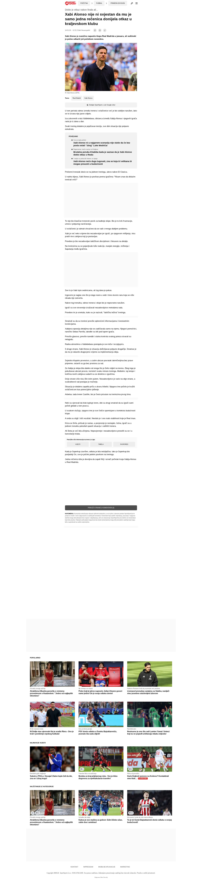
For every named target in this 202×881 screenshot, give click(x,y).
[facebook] (94, 30)
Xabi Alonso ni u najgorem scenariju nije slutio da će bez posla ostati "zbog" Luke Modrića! (101, 143)
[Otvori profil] (132, 3)
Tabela (101, 444)
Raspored (124, 444)
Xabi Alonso (88, 98)
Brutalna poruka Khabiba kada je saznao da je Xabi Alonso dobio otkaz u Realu (102, 152)
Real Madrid (77, 98)
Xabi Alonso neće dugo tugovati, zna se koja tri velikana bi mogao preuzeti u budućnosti (102, 161)
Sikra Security (104, 877)
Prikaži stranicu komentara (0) (101, 508)
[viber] (99, 30)
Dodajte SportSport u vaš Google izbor (102, 105)
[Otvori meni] (135, 3)
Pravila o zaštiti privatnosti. (146, 873)
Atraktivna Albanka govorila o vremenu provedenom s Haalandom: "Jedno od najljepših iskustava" (51, 693)
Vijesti (77, 444)
